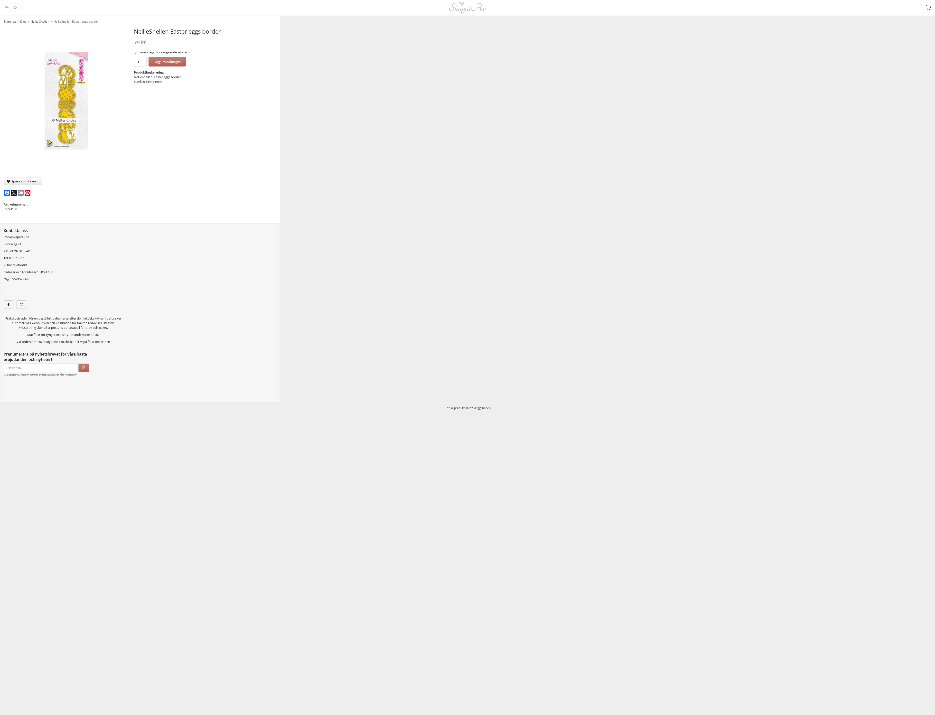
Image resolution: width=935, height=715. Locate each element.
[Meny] (6, 7)
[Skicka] (84, 368)
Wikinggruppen (480, 414)
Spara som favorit (24, 181)
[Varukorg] (928, 7)
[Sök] (15, 8)
